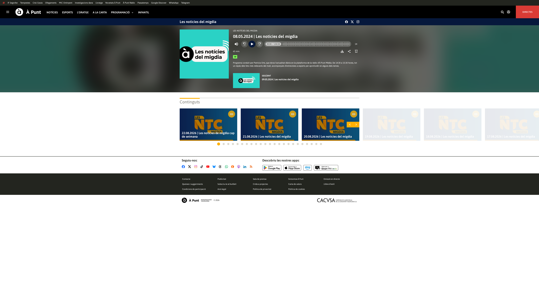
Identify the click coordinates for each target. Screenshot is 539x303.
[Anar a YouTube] (208, 166)
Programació (120, 12)
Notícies (52, 12)
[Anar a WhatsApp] (227, 166)
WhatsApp (174, 3)
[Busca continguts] (502, 12)
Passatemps (143, 3)
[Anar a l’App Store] (292, 168)
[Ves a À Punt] (28, 12)
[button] (218, 144)
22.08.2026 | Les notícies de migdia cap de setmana (208, 134)
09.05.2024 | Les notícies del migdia (280, 79)
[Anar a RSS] (251, 166)
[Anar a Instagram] (196, 166)
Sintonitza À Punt (295, 179)
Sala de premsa (259, 179)
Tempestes (25, 3)
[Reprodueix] (252, 44)
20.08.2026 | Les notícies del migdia (328, 136)
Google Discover (158, 3)
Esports (67, 12)
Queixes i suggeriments (192, 184)
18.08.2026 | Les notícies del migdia (450, 136)
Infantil (143, 12)
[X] (352, 21)
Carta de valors (295, 184)
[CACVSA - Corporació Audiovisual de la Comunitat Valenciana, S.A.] (337, 200)
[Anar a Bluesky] (215, 166)
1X (356, 44)
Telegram (185, 3)
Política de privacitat (262, 189)
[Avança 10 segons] (259, 44)
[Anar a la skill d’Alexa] (307, 168)
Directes (527, 12)
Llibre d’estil (329, 184)
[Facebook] (346, 21)
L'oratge (99, 3)
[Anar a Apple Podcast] (239, 166)
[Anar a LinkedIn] (245, 166)
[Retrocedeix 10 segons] (244, 44)
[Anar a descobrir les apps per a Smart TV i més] (326, 168)
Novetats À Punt (112, 3)
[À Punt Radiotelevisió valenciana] (197, 200)
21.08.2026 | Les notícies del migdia (267, 136)
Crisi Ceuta (38, 3)
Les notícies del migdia (198, 22)
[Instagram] (358, 21)
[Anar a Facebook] (184, 166)
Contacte (186, 179)
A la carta (100, 12)
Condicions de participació (194, 189)
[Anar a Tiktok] (202, 166)
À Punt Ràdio (129, 3)
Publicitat (222, 179)
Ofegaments (50, 3)
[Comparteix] (350, 51)
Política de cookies (296, 189)
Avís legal (222, 189)
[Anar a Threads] (221, 166)
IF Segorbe (13, 3)
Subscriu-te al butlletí (227, 184)
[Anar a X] (190, 166)
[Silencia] (236, 44)
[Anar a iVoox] (233, 166)
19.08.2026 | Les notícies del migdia (389, 136)
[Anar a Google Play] (271, 168)
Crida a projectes (260, 184)
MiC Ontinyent (65, 3)
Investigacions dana (84, 3)
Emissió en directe (332, 179)
